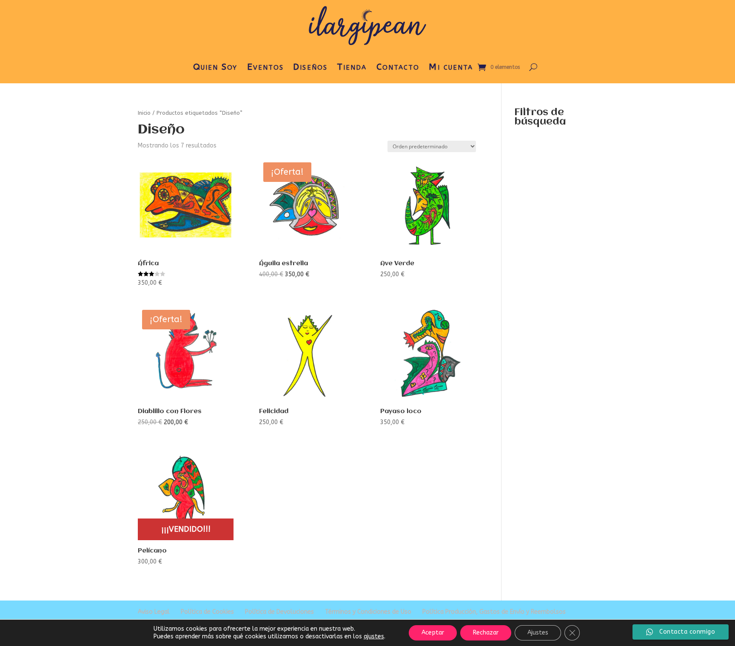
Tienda (352, 67)
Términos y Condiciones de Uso (368, 611)
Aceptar (433, 632)
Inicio (144, 113)
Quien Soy (215, 67)
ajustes (374, 636)
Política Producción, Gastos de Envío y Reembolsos (494, 611)
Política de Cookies (207, 611)
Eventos (265, 67)
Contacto (398, 67)
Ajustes (537, 632)
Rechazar (486, 632)
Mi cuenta (451, 67)
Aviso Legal (154, 611)
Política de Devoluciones (279, 611)
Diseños (310, 67)
